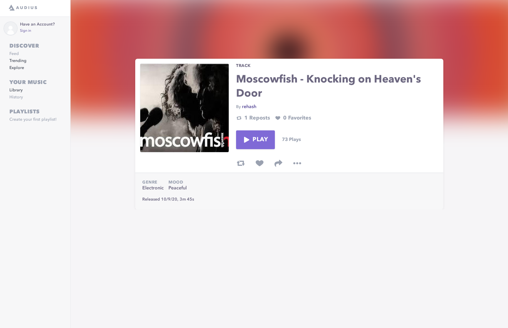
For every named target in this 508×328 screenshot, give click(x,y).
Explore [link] (16, 68)
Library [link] (16, 90)
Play (260, 140)
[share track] (278, 163)
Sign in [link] (25, 31)
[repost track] (240, 163)
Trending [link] (17, 61)
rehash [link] (249, 107)
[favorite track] (259, 163)
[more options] (297, 163)
